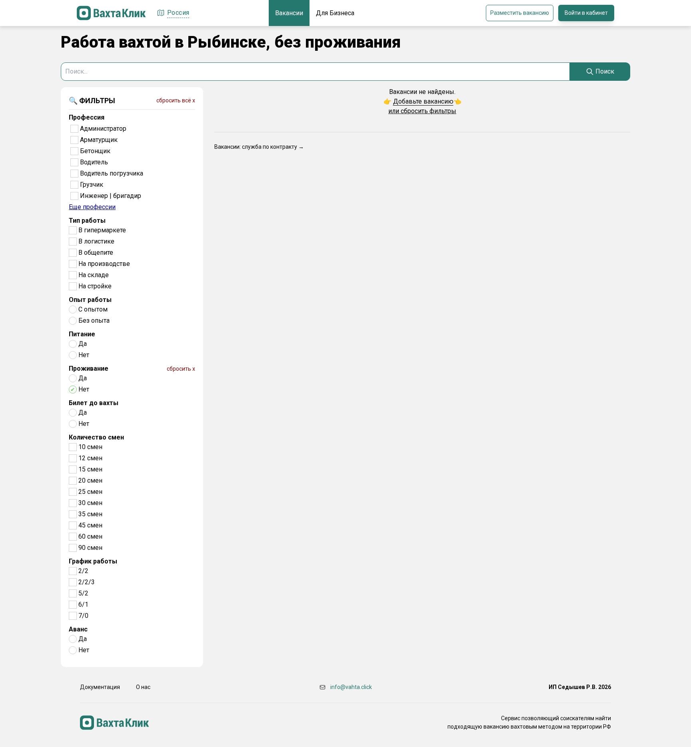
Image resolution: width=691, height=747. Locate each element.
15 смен (90, 469)
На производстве (104, 264)
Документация (100, 687)
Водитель (94, 162)
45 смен (90, 525)
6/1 (83, 604)
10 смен (90, 447)
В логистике (96, 241)
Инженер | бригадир (110, 196)
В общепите (95, 252)
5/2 (83, 593)
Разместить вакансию (519, 13)
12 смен (90, 458)
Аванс (78, 629)
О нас (143, 687)
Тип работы (87, 220)
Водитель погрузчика (111, 173)
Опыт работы (90, 300)
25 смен (90, 491)
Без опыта (94, 320)
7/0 (83, 615)
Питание (82, 334)
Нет (83, 355)
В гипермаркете (102, 230)
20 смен (90, 480)
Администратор (103, 128)
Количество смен (96, 437)
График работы (93, 561)
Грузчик (91, 184)
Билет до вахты (93, 403)
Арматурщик (99, 140)
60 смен (90, 536)
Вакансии (289, 13)
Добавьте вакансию (423, 101)
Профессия (86, 117)
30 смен (90, 503)
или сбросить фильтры (422, 111)
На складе (93, 275)
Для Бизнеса (335, 13)
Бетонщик (95, 151)
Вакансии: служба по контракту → (259, 147)
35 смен (90, 514)
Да (82, 344)
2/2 (83, 571)
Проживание (88, 368)
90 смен (90, 547)
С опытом (93, 309)
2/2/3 (86, 582)
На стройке (95, 286)
